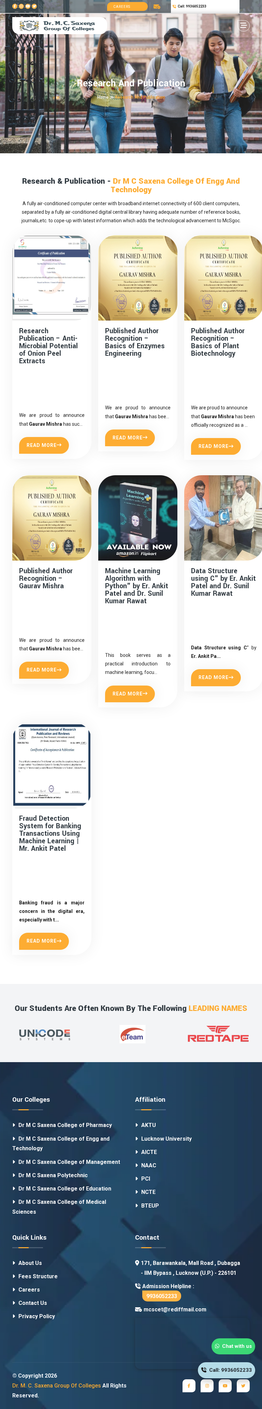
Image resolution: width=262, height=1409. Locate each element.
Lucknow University (166, 1139)
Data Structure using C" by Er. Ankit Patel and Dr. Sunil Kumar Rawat (223, 582)
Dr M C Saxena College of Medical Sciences (59, 1207)
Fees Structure (38, 1276)
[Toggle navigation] (243, 25)
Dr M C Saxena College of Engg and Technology (61, 1144)
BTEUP (150, 1205)
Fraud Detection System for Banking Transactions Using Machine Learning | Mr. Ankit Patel (50, 834)
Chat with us (235, 1346)
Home (102, 97)
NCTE (148, 1192)
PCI (145, 1178)
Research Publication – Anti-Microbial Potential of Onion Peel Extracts (48, 346)
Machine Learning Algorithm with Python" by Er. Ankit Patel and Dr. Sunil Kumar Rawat (136, 586)
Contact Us (32, 1303)
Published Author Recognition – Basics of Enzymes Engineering (135, 342)
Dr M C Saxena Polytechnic (53, 1175)
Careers (121, 7)
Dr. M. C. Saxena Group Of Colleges (56, 1385)
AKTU (148, 1125)
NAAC (148, 1165)
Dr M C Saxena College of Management (69, 1162)
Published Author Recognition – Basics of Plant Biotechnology (218, 342)
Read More (42, 445)
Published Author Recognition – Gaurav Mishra (46, 578)
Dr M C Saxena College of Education (64, 1188)
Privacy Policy (36, 1316)
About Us (30, 1263)
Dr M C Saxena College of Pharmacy (65, 1125)
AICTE (149, 1152)
